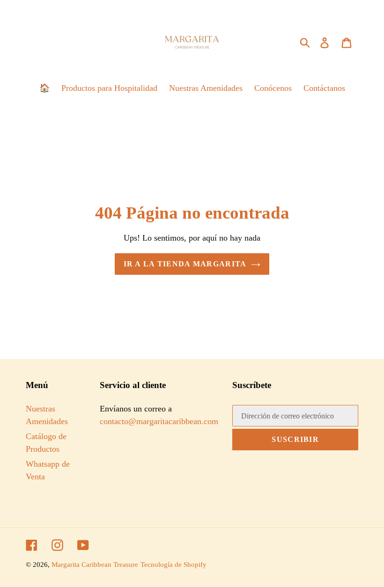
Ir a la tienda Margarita (185, 264)
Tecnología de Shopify (173, 564)
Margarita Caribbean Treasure (95, 564)
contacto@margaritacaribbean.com (159, 421)
